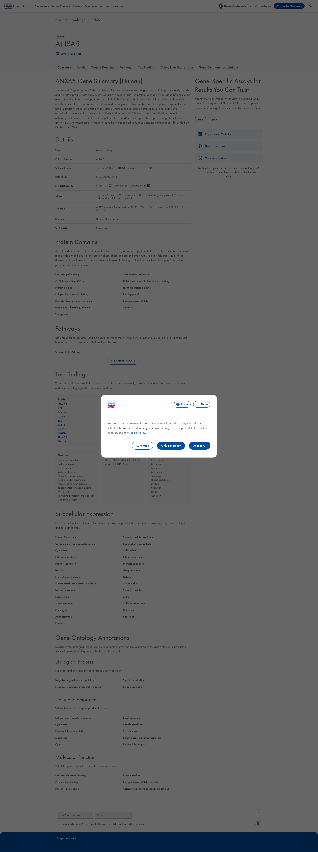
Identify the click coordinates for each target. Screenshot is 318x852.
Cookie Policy (136, 433)
